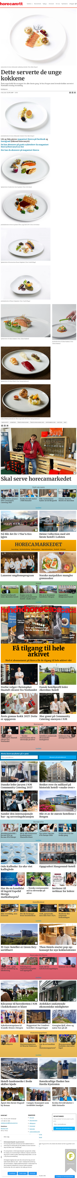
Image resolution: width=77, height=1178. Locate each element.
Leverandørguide (35, 1132)
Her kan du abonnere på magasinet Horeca (20, 150)
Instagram (5, 141)
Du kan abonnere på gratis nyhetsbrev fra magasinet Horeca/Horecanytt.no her (25, 146)
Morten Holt (4, 1128)
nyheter (13, 422)
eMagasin (72, 4)
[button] (4, 496)
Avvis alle (32, 1173)
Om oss (58, 4)
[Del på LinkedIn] (72, 93)
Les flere (38, 508)
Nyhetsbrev (65, 4)
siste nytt (5, 422)
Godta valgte (22, 1173)
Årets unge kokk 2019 (37, 422)
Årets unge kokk (23, 422)
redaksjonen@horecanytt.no (9, 1123)
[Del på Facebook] (70, 93)
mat (65, 422)
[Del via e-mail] (75, 93)
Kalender (32, 1129)
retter (59, 422)
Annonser (51, 4)
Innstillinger (12, 1173)
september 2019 (50, 422)
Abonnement (37, 4)
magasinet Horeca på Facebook (31, 139)
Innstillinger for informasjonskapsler (64, 1176)
